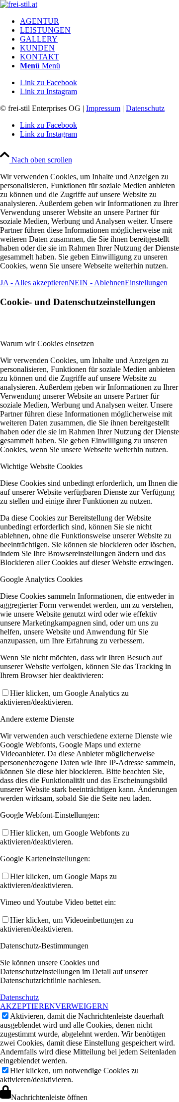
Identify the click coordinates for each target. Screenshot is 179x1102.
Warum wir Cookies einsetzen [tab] (47, 343)
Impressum (103, 108)
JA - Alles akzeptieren (34, 282)
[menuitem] (99, 21)
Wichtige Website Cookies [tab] (41, 466)
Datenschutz (145, 108)
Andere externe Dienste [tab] (37, 719)
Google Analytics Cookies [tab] (41, 579)
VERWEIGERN (81, 1006)
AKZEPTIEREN (27, 1006)
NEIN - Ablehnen (97, 282)
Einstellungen (146, 282)
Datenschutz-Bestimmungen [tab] (44, 946)
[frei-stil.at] (18, 4)
